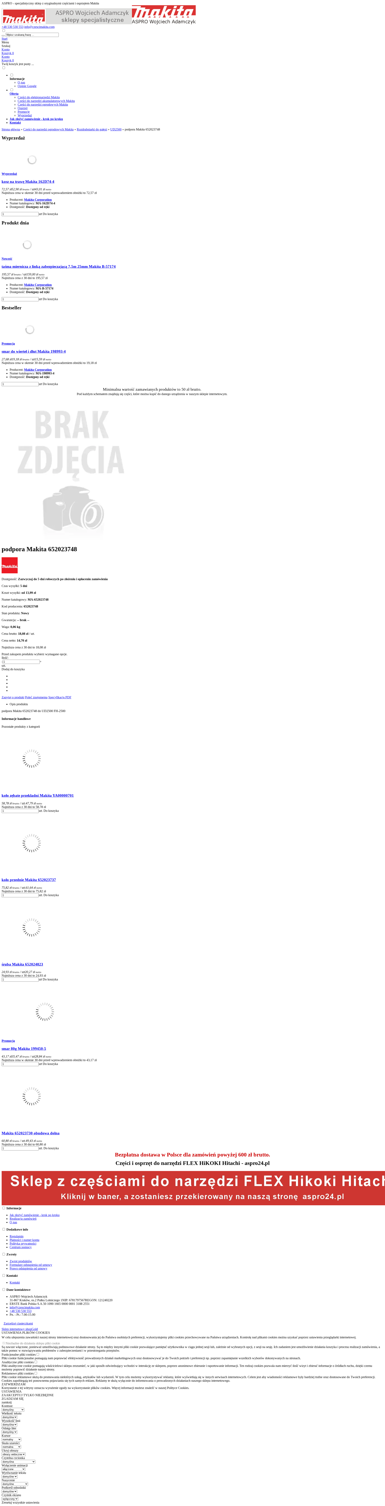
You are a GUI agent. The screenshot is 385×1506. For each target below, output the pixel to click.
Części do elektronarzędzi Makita (39, 97)
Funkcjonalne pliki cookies (19, 1354)
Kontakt (15, 1282)
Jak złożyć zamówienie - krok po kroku (35, 1215)
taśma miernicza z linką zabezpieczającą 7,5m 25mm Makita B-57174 (59, 266)
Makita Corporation (38, 199)
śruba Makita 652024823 (22, 964)
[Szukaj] (3, 35)
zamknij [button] (7, 1402)
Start (4, 38)
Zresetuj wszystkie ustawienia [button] (20, 1502)
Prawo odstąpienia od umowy (28, 1268)
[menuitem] (156, 80)
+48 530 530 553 (12, 27)
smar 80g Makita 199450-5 (24, 1048)
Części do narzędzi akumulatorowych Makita (46, 101)
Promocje (24, 111)
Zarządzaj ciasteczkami (18, 1323)
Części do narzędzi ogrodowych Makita (43, 104)
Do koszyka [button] (50, 214)
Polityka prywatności (23, 1243)
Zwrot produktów (21, 1261)
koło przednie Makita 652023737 (29, 880)
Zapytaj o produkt (13, 697)
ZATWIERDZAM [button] (13, 1384)
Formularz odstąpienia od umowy (31, 1265)
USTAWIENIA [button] (12, 1391)
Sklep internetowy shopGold (20, 1329)
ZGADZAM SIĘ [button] (13, 1398)
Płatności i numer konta (24, 1240)
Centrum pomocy (21, 1247)
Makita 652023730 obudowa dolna (31, 1133)
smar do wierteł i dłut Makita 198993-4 (34, 351)
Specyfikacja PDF (59, 697)
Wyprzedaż (25, 115)
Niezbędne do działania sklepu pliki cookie (33, 1343)
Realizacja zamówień (23, 1218)
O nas (21, 82)
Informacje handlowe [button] (16, 718)
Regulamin (16, 1236)
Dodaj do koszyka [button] (13, 669)
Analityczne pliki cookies (18, 1362)
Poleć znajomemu (36, 697)
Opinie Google (27, 86)
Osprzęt (22, 108)
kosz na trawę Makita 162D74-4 (28, 181)
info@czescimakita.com (39, 27)
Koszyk (8, 60)
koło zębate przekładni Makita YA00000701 (38, 795)
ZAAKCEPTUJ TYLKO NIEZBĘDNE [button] (28, 1395)
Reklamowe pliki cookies (18, 1373)
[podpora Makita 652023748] (72, 539)
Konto (6, 49)
